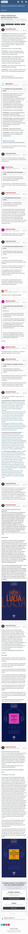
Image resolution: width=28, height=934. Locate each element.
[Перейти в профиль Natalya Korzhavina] (2, 229)
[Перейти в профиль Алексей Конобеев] (2, 29)
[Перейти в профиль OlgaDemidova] (2, 84)
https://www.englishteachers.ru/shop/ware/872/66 (12, 650)
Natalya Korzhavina (18, 246)
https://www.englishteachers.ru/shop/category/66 (12, 77)
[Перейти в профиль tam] (2, 291)
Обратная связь (14, 928)
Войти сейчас (14, 908)
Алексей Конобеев (8, 19)
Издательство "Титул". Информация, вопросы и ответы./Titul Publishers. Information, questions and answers (14, 21)
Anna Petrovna (17, 197)
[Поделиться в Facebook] (4, 925)
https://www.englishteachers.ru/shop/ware (12, 769)
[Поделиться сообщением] (25, 30)
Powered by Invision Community (14, 931)
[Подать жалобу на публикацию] (23, 30)
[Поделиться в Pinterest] (9, 925)
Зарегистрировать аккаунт (14, 898)
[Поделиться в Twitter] (2, 925)
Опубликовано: (11, 30)
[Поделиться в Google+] (6, 925)
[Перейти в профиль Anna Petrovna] (2, 167)
